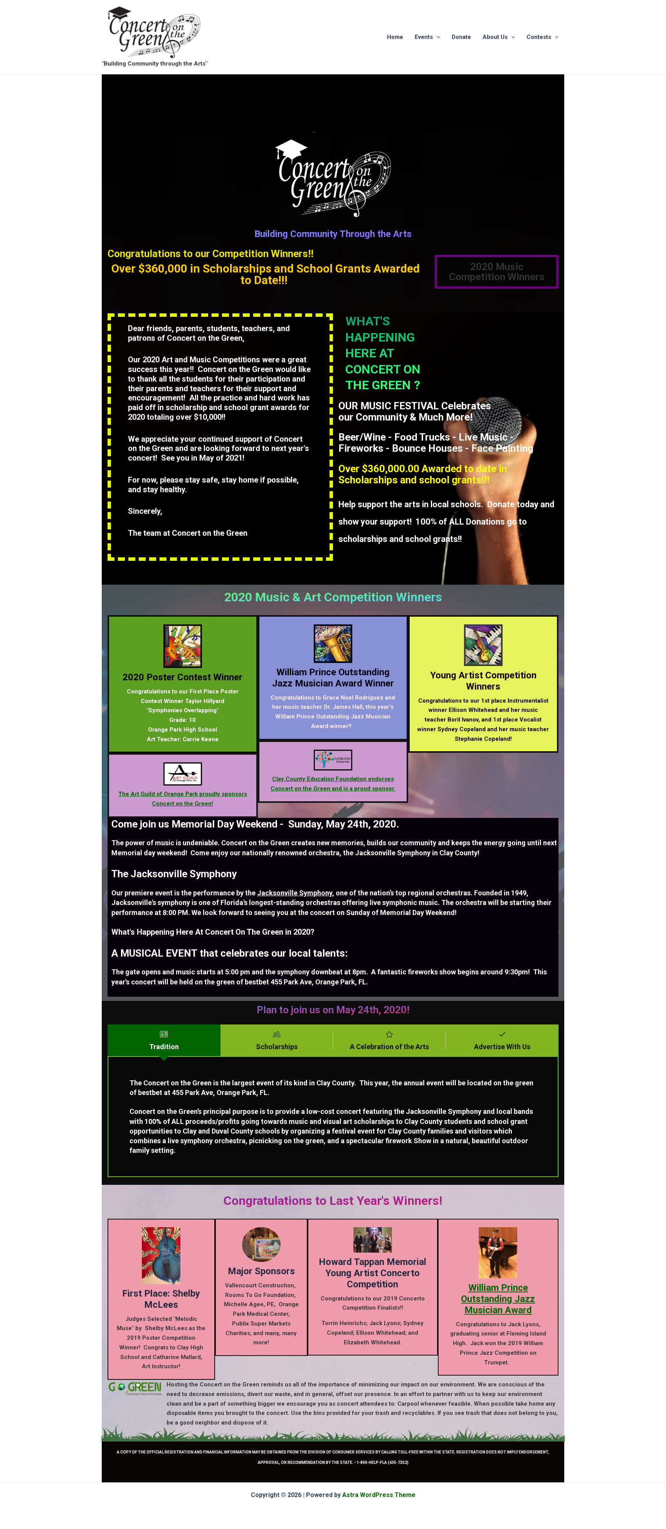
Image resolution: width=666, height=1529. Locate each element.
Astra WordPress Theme (378, 1495)
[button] (436, 37)
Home (395, 37)
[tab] (164, 1040)
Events (424, 37)
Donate (461, 37)
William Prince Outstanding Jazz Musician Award (498, 1298)
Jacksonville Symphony (294, 893)
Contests (538, 37)
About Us (495, 37)
